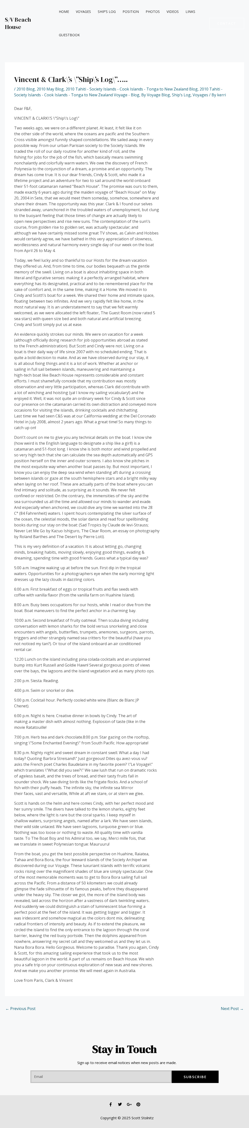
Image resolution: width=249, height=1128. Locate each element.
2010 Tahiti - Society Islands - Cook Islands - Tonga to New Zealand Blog (132, 89)
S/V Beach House (18, 23)
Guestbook (69, 35)
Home (64, 11)
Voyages (83, 11)
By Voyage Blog (155, 95)
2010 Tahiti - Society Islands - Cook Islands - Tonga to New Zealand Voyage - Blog (118, 91)
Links (190, 11)
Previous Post (20, 1008)
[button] (226, 23)
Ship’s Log (107, 11)
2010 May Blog (50, 89)
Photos (153, 11)
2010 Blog (26, 89)
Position (131, 11)
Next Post (232, 1008)
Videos (173, 11)
